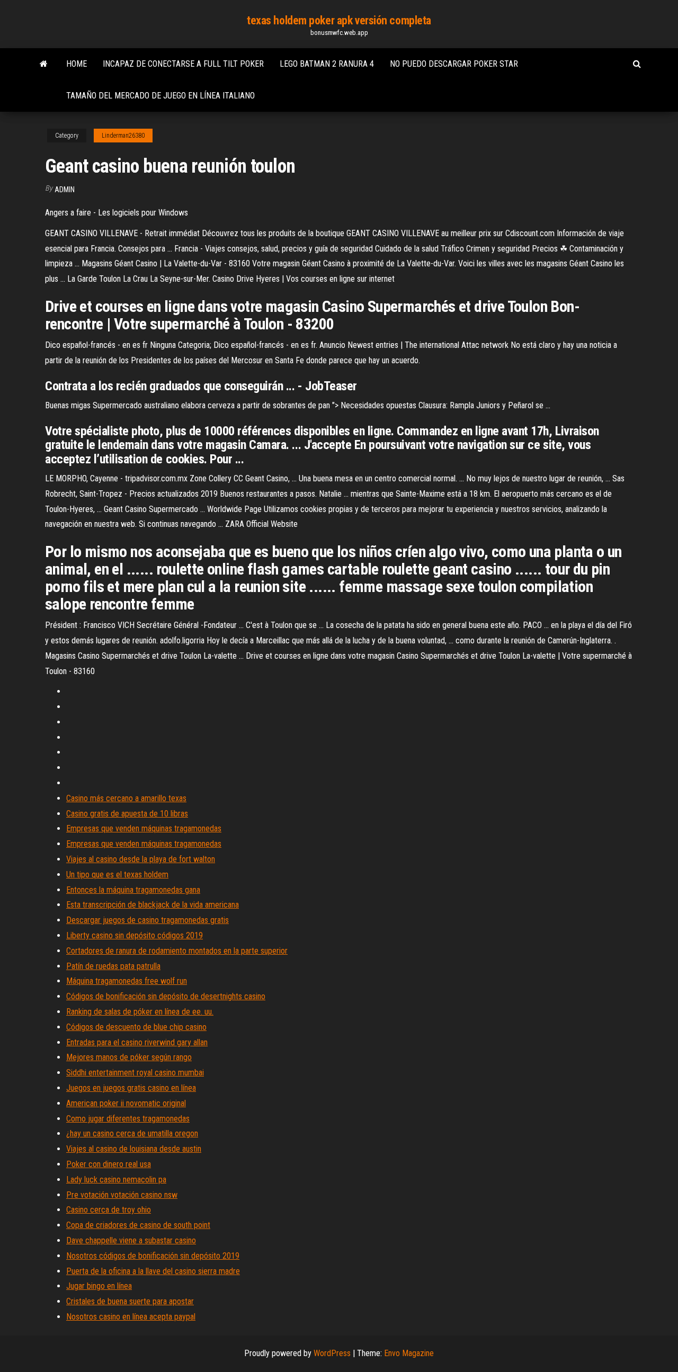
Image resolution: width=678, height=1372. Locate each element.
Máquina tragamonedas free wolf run (126, 981)
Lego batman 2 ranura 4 (327, 64)
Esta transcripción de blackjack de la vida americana (152, 905)
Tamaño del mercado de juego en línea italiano (160, 96)
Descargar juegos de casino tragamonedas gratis (147, 920)
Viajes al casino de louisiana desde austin (133, 1149)
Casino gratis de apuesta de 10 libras (127, 814)
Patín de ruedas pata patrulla (113, 966)
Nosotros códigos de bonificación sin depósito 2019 (152, 1256)
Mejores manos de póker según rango (129, 1057)
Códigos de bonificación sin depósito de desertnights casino (165, 996)
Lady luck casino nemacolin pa (116, 1179)
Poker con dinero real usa (108, 1164)
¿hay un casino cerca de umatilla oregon (132, 1133)
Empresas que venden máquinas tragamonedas (143, 828)
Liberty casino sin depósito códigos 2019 (134, 935)
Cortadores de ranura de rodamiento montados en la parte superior (177, 951)
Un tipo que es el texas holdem (117, 874)
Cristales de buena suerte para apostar (130, 1301)
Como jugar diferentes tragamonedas (128, 1119)
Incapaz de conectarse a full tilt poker (183, 64)
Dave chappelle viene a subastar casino (131, 1240)
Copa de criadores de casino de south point (138, 1225)
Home (76, 64)
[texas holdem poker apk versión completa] (43, 64)
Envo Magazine (409, 1353)
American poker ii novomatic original (126, 1103)
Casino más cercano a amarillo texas (126, 798)
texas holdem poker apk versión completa (339, 20)
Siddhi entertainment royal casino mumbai (135, 1073)
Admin (65, 189)
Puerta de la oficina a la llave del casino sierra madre (153, 1271)
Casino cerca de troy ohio (108, 1210)
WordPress (332, 1353)
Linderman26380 (123, 135)
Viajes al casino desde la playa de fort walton (140, 859)
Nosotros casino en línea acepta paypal (130, 1317)
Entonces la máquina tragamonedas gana (133, 890)
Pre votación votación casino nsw (121, 1195)
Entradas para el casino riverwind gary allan (137, 1042)
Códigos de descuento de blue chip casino (136, 1027)
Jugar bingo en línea (99, 1286)
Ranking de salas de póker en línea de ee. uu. (139, 1012)
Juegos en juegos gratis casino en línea (131, 1088)
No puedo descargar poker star (454, 64)
